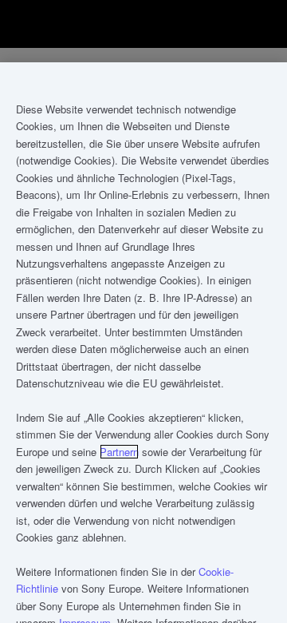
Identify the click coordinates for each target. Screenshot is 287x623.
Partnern (119, 451)
